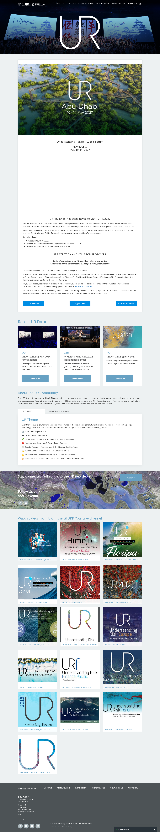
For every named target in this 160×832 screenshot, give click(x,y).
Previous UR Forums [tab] (59, 411)
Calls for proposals (126, 303)
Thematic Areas (72, 4)
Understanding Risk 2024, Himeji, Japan (36, 358)
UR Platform (34, 303)
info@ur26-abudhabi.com (85, 286)
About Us (60, 4)
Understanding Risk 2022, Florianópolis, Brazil (79, 358)
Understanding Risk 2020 (120, 356)
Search (140, 4)
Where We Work (102, 4)
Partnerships (87, 4)
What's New (132, 4)
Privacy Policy (67, 827)
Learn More (35, 378)
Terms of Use (55, 827)
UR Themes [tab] (27, 411)
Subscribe (131, 478)
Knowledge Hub (118, 4)
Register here (80, 303)
